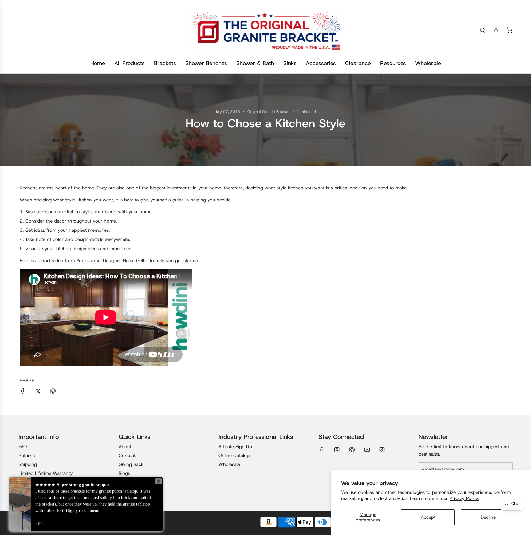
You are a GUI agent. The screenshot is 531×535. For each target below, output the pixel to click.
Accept (428, 517)
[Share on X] (38, 392)
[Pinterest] (352, 449)
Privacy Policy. (464, 498)
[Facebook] (321, 449)
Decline (488, 517)
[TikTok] (382, 449)
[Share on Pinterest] (53, 392)
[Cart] (509, 30)
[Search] (482, 30)
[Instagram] (337, 449)
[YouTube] (367, 449)
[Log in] (496, 30)
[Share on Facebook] (23, 392)
